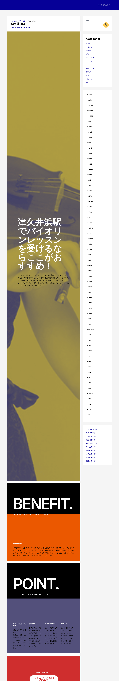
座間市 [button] (90, 190)
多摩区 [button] (90, 153)
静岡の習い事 (91, 447)
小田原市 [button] (91, 116)
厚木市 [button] (90, 94)
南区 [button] (90, 185)
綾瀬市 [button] (90, 100)
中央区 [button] (90, 174)
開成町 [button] (90, 361)
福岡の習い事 (91, 461)
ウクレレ (89, 47)
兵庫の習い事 (91, 458)
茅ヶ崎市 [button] (91, 201)
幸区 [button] (90, 142)
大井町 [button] (90, 356)
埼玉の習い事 (91, 433)
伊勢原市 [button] (91, 105)
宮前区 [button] (90, 164)
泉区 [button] (90, 260)
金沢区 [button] (90, 276)
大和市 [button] (90, 233)
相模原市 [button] (91, 169)
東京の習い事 (91, 440)
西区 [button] (90, 324)
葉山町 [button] (90, 415)
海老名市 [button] (91, 110)
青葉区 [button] (90, 249)
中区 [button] (90, 318)
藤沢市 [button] (90, 217)
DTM (88, 43)
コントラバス (91, 58)
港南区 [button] (90, 281)
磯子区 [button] (90, 265)
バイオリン (90, 68)
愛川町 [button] (90, 345)
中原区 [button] (90, 158)
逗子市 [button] (90, 196)
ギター (88, 54)
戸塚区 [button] (90, 313)
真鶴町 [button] (90, 388)
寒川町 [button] (90, 399)
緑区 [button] (90, 180)
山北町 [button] (90, 377)
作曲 (87, 82)
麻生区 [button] (90, 132)
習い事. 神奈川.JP (104, 5)
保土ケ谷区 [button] (91, 329)
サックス (89, 61)
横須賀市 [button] (91, 238)
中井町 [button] (90, 366)
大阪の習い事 (91, 454)
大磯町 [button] (90, 404)
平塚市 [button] (90, 212)
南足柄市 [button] (91, 228)
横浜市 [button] (90, 244)
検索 (87, 20)
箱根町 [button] (90, 382)
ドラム (88, 65)
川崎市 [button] (90, 126)
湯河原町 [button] (91, 393)
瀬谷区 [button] (90, 297)
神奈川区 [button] (91, 270)
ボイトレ (89, 79)
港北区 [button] (90, 286)
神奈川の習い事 (91, 443)
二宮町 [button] (90, 409)
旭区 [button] (90, 254)
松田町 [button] (90, 372)
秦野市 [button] (90, 206)
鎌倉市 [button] (90, 121)
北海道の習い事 (91, 429)
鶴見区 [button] (90, 308)
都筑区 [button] (90, 302)
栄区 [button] (90, 292)
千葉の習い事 (91, 436)
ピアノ (88, 72)
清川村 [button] (90, 350)
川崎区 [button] (90, 137)
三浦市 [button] (90, 222)
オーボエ (89, 51)
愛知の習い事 (91, 450)
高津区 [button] (90, 148)
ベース (88, 75)
